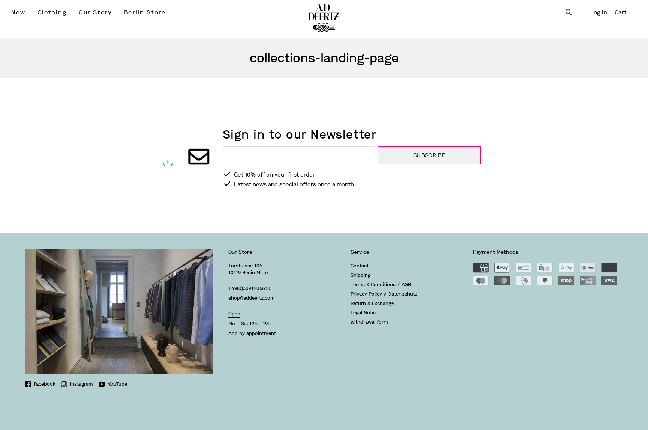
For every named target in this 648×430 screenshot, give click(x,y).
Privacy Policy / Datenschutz (384, 294)
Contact (360, 266)
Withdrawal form (369, 322)
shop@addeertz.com (251, 298)
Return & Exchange (372, 303)
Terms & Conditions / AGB (381, 284)
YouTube (117, 384)
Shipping (360, 275)
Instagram (81, 384)
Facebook (45, 384)
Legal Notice (364, 312)
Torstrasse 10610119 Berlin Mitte (248, 269)
